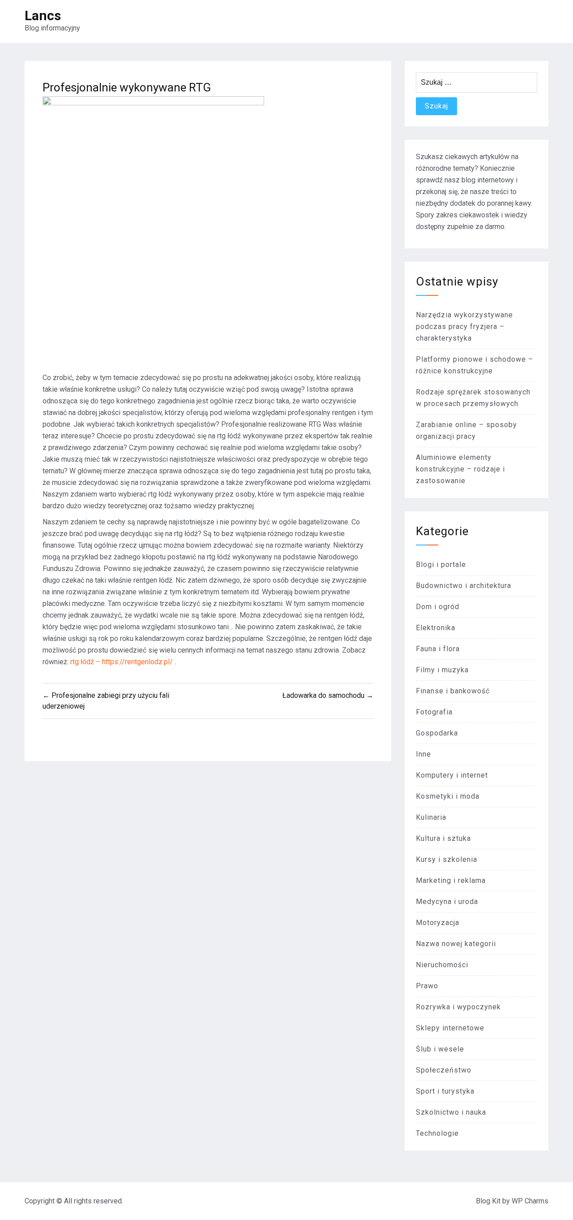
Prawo (427, 986)
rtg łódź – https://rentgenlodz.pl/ (122, 662)
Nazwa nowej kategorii (456, 943)
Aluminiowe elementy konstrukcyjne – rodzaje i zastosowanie (460, 469)
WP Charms (530, 1201)
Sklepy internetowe (450, 1028)
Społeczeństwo (443, 1070)
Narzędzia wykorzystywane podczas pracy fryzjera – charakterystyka (464, 326)
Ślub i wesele (440, 1049)
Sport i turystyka (445, 1091)
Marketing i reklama (451, 880)
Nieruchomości (442, 964)
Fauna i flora (438, 649)
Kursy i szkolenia (446, 859)
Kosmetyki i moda (447, 796)
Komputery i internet (452, 775)
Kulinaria (431, 817)
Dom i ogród (437, 606)
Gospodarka (437, 733)
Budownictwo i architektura (463, 585)
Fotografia (434, 712)
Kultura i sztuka (443, 838)
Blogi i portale (441, 564)
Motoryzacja (437, 922)
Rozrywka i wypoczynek (458, 1007)
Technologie (437, 1133)
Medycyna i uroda (447, 901)
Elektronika (435, 627)
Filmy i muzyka (442, 670)
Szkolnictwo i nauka (451, 1112)
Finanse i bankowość (453, 691)
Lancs (43, 15)
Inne (423, 754)
